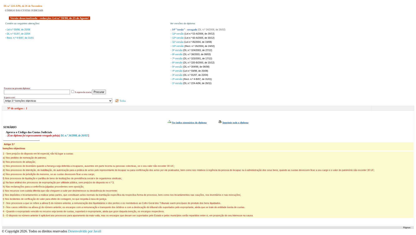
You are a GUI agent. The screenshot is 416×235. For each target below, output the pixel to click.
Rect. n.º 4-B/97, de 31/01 (20, 37)
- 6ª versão (177, 62)
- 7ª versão (177, 58)
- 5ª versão (177, 66)
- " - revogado (184, 29)
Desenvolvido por (84, 231)
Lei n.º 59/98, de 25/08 (18, 29)
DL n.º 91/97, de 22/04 (18, 33)
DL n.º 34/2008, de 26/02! (74, 135)
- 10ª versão (177, 46)
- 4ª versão (177, 71)
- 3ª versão (177, 75)
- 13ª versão (177, 33)
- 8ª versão (177, 54)
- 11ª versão (177, 42)
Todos (122, 100)
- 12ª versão (177, 37)
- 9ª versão (177, 50)
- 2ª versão (177, 79)
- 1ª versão (177, 83)
